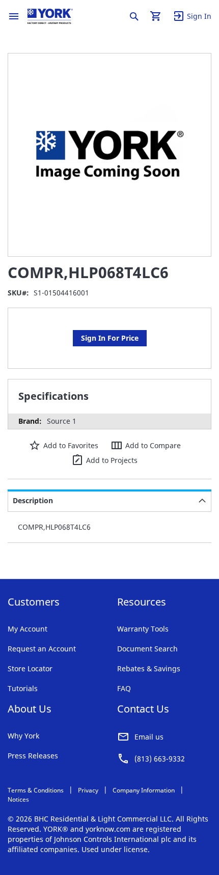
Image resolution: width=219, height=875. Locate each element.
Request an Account (42, 648)
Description (33, 500)
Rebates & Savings (148, 668)
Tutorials (23, 688)
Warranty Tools (143, 629)
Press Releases (33, 755)
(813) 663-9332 (159, 758)
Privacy (88, 790)
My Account (27, 629)
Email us (148, 737)
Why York (23, 736)
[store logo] (50, 16)
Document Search (147, 648)
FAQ (124, 688)
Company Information (144, 790)
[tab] (109, 500)
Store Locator (30, 668)
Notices (18, 799)
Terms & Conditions (36, 790)
